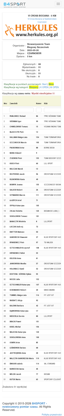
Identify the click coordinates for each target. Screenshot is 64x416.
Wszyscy (33, 87)
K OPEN (44, 87)
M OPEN (54, 87)
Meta (51, 84)
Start (44, 84)
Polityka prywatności (52, 414)
